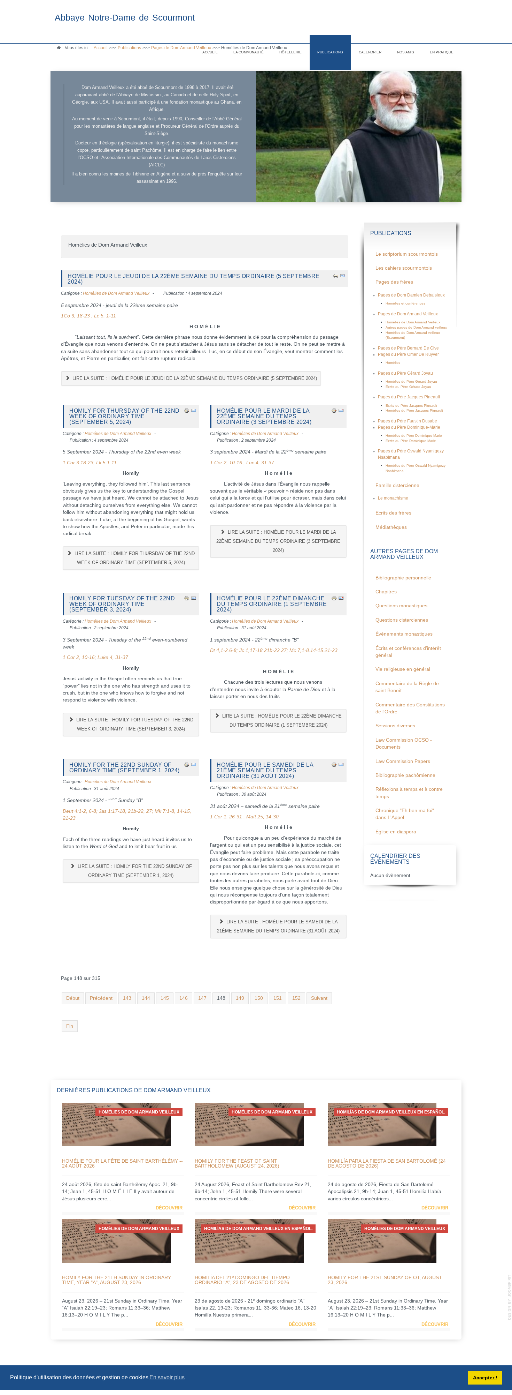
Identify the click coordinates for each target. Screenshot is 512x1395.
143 (127, 998)
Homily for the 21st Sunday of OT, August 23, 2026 (385, 1280)
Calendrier (370, 52)
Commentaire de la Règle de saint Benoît (407, 687)
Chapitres (386, 591)
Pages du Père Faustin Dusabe (407, 421)
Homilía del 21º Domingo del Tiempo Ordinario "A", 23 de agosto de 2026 (242, 1280)
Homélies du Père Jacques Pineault (414, 410)
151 (277, 998)
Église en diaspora (395, 831)
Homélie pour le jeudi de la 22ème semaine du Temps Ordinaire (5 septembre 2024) (194, 279)
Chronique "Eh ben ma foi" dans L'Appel (404, 814)
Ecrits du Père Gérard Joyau (408, 387)
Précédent (101, 998)
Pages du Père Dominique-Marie (409, 427)
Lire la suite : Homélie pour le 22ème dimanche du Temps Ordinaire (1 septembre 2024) (281, 720)
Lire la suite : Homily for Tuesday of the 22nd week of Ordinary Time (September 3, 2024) (134, 724)
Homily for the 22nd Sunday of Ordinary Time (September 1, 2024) (124, 767)
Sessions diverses (395, 725)
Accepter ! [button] (485, 1377)
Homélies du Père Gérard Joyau (411, 381)
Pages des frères (394, 282)
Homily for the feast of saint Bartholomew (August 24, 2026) (237, 1163)
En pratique (441, 52)
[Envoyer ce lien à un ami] (343, 275)
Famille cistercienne (397, 485)
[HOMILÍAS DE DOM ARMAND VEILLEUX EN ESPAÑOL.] (382, 1124)
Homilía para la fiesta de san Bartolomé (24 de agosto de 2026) (387, 1163)
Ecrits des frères (393, 513)
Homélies (393, 363)
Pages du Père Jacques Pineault (409, 397)
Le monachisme (393, 498)
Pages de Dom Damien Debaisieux (411, 295)
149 (240, 998)
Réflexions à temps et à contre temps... (409, 793)
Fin (69, 1026)
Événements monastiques (404, 634)
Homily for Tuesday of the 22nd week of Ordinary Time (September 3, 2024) (122, 604)
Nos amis (405, 52)
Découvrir (169, 1207)
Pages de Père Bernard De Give (408, 348)
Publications (330, 52)
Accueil (210, 52)
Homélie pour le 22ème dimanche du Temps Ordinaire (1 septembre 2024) (272, 604)
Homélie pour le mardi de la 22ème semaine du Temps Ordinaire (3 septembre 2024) (264, 416)
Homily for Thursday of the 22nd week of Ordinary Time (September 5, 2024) (124, 416)
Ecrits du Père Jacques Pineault (411, 405)
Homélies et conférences (405, 303)
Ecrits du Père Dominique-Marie (411, 441)
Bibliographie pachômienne (405, 775)
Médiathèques (391, 527)
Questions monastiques (401, 605)
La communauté (248, 52)
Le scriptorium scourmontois (406, 254)
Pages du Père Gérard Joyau (405, 373)
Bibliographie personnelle (403, 577)
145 (165, 998)
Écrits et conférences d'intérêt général (408, 652)
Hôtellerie (290, 52)
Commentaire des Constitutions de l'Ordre (410, 708)
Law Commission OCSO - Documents (403, 743)
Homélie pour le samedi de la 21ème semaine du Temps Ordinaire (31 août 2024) (265, 770)
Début (72, 998)
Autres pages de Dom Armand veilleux (416, 327)
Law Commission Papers (402, 761)
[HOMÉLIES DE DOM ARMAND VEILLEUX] (116, 1124)
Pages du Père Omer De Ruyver (408, 354)
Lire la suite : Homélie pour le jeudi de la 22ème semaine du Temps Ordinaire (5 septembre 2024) (194, 378)
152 (296, 998)
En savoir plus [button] (167, 1377)
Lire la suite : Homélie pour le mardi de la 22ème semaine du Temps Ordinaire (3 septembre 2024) (278, 541)
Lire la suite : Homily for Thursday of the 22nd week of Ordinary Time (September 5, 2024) (134, 558)
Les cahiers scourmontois (403, 268)
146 (183, 998)
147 (202, 998)
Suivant (319, 998)
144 (146, 998)
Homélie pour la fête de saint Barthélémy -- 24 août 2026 (122, 1163)
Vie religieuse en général (402, 669)
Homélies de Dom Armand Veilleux (116, 293)
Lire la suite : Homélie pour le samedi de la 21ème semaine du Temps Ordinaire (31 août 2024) (278, 926)
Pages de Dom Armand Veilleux (408, 314)
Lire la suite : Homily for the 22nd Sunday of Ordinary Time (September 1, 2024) (134, 871)
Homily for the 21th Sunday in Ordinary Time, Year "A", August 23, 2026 (116, 1280)
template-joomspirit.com (509, 1297)
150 (259, 998)
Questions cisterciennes (401, 620)
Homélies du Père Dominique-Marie (414, 435)
